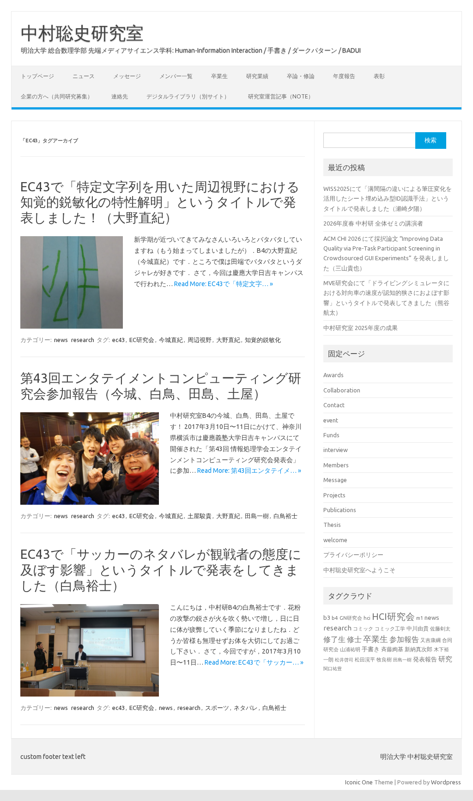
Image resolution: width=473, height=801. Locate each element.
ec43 (118, 339)
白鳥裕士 (285, 516)
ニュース (84, 76)
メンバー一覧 (176, 76)
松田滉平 (365, 659)
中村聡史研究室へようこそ (359, 570)
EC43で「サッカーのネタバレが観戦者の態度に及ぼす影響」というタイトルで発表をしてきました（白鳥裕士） (161, 569)
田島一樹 (257, 516)
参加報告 (404, 639)
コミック (363, 628)
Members (336, 465)
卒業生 (219, 76)
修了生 (334, 639)
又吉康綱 (430, 640)
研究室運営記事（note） (281, 96)
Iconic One (359, 782)
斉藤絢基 (392, 649)
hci (367, 618)
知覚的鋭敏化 (263, 339)
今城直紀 (171, 339)
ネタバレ (246, 707)
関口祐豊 (332, 668)
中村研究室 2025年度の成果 (360, 327)
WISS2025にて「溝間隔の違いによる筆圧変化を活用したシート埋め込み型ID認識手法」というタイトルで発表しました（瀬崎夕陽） (387, 198)
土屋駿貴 (200, 516)
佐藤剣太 (440, 628)
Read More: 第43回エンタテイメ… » (249, 470)
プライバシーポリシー (353, 554)
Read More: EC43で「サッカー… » (254, 662)
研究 (445, 659)
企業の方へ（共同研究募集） (57, 96)
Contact (334, 405)
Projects (334, 495)
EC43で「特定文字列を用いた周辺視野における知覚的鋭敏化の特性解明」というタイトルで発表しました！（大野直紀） (160, 202)
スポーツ (217, 707)
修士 (354, 639)
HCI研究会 (393, 616)
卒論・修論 (301, 76)
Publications (339, 510)
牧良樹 (384, 659)
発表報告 (425, 659)
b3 (326, 617)
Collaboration (341, 390)
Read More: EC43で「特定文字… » (223, 283)
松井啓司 (344, 659)
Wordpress (446, 782)
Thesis (332, 524)
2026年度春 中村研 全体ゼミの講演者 (373, 223)
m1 (419, 618)
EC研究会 (141, 339)
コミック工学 (390, 628)
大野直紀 (228, 339)
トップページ (37, 76)
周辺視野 (200, 339)
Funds (331, 435)
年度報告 (344, 76)
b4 (335, 618)
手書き (371, 649)
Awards (333, 375)
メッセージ (127, 76)
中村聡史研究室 (82, 33)
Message (335, 480)
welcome (335, 540)
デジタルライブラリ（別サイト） (188, 96)
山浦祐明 (350, 649)
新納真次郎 (418, 649)
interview (335, 449)
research (82, 339)
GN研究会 (351, 618)
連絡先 (119, 96)
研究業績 (257, 76)
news (61, 339)
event (330, 420)
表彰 (379, 76)
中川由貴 (417, 628)
